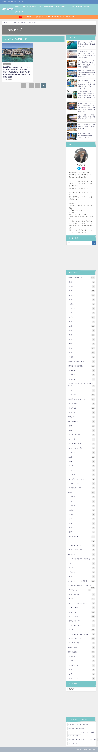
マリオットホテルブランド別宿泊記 (81, 586)
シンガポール (81, 403)
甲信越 (81, 357)
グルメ (81, 492)
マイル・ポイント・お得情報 (81, 581)
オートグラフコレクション (81, 603)
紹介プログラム (75, 736)
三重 (81, 282)
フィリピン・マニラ (81, 483)
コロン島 (81, 379)
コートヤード (81, 607)
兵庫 (81, 299)
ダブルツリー (81, 572)
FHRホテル (81, 417)
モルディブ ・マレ (81, 488)
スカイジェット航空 (81, 448)
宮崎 (81, 528)
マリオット (81, 630)
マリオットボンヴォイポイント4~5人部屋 (83, 739)
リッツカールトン (81, 638)
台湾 (81, 674)
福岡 (81, 532)
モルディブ (81, 395)
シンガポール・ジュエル (81, 479)
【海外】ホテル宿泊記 (45, 6)
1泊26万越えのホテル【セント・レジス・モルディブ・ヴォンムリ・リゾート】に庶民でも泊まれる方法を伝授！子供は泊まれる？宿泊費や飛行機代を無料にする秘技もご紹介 (17, 72)
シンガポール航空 (81, 443)
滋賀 (81, 352)
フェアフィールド (81, 625)
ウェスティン (81, 599)
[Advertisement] (81, 258)
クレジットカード (81, 536)
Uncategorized (81, 421)
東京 (81, 335)
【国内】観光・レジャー (81, 361)
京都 (81, 295)
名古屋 (81, 317)
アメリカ (81, 466)
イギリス (81, 370)
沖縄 (81, 348)
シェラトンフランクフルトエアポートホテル (81, 385)
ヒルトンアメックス (81, 550)
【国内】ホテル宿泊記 (28, 6)
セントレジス (7, 64)
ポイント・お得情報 (75, 6)
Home (17, 6)
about (86, 6)
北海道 (81, 304)
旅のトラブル (81, 647)
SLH (81, 563)
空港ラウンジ (81, 678)
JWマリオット (79, 590)
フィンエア (81, 452)
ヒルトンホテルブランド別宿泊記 (81, 559)
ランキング (73, 743)
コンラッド (81, 568)
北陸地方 (81, 308)
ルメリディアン (81, 643)
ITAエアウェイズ (81, 435)
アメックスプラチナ (81, 545)
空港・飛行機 (81, 652)
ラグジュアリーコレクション (81, 634)
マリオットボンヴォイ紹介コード (80, 724)
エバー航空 (81, 439)
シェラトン (81, 612)
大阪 (81, 326)
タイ (81, 390)
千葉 (81, 313)
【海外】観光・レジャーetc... (81, 399)
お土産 (81, 457)
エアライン (81, 426)
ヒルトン (81, 576)
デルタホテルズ (81, 621)
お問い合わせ (19, 12)
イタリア (81, 375)
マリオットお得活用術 (77, 728)
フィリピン (81, 408)
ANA (81, 430)
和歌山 (81, 321)
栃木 (81, 339)
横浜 (81, 344)
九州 (81, 291)
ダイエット (81, 554)
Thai (81, 461)
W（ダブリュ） (81, 594)
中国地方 (81, 286)
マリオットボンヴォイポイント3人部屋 (82, 732)
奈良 (81, 330)
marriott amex (61, 6)
